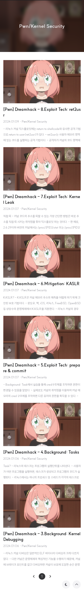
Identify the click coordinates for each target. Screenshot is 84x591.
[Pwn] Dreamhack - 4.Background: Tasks (41, 452)
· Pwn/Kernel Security (33, 121)
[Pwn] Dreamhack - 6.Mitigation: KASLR (41, 283)
